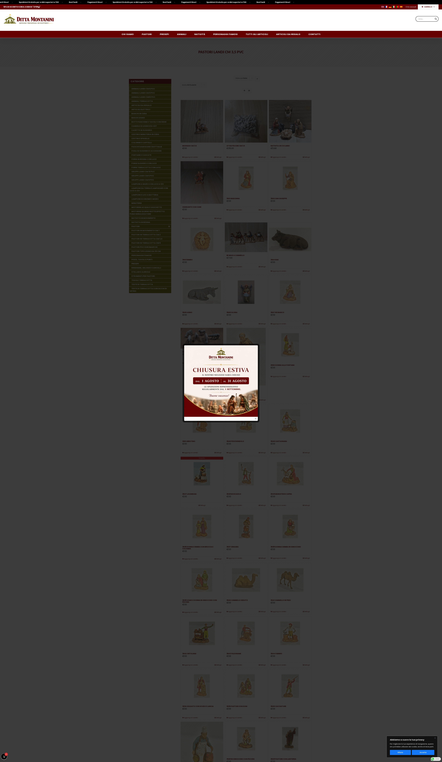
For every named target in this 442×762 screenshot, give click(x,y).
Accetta (423, 752)
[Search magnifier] (435, 18)
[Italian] (394, 7)
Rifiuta (400, 752)
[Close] (435, 738)
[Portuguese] (397, 7)
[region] (412, 746)
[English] (382, 7)
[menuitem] (411, 6)
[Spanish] (401, 7)
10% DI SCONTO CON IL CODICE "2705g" (21, 7)
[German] (390, 7)
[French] (386, 7)
